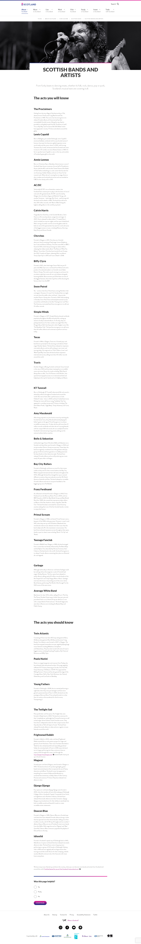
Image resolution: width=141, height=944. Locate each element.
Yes (39, 887)
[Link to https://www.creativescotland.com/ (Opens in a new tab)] (109, 936)
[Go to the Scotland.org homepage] (28, 4)
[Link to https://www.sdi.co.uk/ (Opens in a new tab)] (56, 936)
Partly (40, 892)
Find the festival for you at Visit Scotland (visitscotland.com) (61, 869)
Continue (40, 903)
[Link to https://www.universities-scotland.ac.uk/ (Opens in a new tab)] (77, 936)
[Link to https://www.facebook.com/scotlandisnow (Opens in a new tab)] (67, 927)
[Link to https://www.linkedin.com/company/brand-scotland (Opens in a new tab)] (80, 927)
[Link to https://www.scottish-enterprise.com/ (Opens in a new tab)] (44, 936)
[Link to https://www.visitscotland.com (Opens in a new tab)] (87, 936)
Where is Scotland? (73, 920)
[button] (25, 11)
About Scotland (50, 18)
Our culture (63, 18)
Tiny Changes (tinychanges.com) (43, 754)
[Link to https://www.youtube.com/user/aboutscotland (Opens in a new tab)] (74, 927)
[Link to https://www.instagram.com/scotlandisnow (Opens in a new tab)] (60, 927)
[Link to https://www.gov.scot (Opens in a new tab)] (98, 936)
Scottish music (76, 18)
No (39, 896)
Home (40, 18)
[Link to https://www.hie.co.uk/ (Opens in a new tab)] (67, 936)
